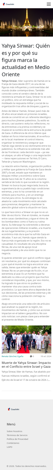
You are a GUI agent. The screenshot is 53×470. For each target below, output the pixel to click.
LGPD (9, 446)
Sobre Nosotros (14, 431)
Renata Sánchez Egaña (12, 356)
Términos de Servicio (17, 435)
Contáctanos (13, 443)
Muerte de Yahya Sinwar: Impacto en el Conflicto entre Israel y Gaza (26, 364)
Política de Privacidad (17, 439)
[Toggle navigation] (49, 4)
